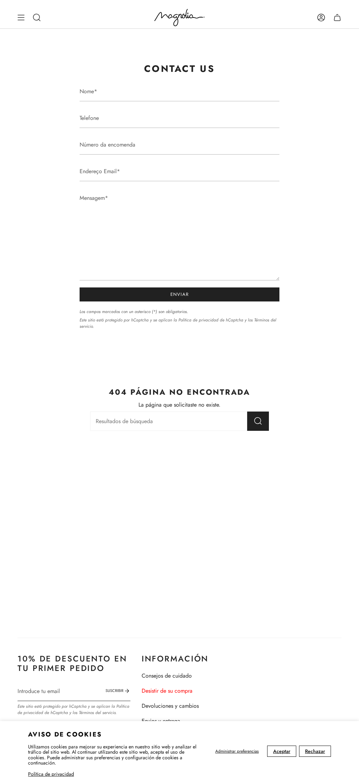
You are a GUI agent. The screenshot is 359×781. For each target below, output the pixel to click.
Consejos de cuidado (167, 676)
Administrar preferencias (237, 751)
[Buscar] (258, 421)
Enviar (179, 294)
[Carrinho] (337, 17)
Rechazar (315, 751)
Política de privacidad (51, 773)
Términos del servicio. (97, 712)
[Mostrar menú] (21, 17)
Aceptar (281, 751)
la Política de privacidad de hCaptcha (209, 320)
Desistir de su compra (167, 691)
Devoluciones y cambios (170, 706)
